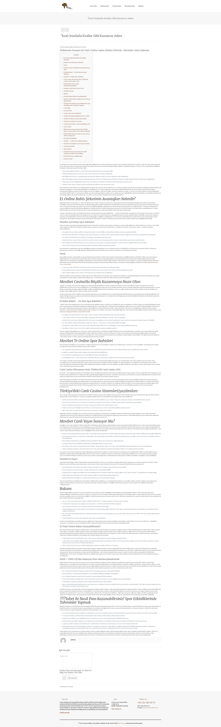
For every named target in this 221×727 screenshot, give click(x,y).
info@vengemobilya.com (150, 707)
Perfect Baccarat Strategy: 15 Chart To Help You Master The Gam (76, 671)
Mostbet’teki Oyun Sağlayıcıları (73, 156)
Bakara (66, 93)
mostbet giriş (127, 210)
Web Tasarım (122, 723)
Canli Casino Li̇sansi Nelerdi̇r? (72, 113)
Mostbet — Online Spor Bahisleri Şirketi (75, 141)
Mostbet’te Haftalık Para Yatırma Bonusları (77, 143)
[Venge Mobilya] (67, 6)
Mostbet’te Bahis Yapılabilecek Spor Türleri (76, 116)
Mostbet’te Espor (69, 91)
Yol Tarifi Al (116, 709)
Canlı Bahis (67, 108)
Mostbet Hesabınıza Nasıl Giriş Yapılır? (75, 118)
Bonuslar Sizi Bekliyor (70, 138)
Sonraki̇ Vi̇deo (68, 110)
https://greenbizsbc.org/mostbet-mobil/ (78, 312)
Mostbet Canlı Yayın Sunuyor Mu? (74, 88)
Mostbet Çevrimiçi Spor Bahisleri (73, 62)
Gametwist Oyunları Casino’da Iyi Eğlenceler (77, 124)
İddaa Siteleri (67, 149)
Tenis (65, 65)
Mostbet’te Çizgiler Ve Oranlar (73, 121)
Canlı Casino (67, 126)
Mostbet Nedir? (68, 159)
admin (73, 640)
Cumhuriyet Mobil (69, 146)
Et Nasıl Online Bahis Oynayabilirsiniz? (75, 96)
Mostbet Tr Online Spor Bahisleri (73, 77)
